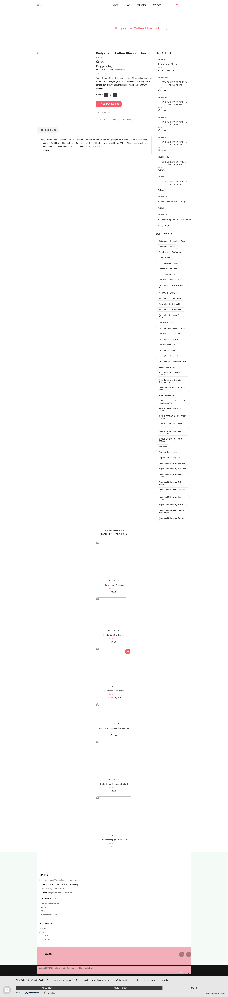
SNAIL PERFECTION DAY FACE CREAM (172, 417)
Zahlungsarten (45, 939)
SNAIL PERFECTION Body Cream (170, 409)
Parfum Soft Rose (166, 323)
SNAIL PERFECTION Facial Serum (170, 425)
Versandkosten (119, 70)
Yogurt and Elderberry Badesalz (172, 463)
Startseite (67, 28)
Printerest (127, 120)
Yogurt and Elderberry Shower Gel (171, 519)
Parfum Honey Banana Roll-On (171, 280)
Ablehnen (47, 988)
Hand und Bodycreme (94, 28)
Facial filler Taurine (167, 247)
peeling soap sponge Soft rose (172, 356)
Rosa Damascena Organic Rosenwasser (170, 381)
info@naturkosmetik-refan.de (60, 893)
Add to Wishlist (103, 112)
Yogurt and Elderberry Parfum (171, 505)
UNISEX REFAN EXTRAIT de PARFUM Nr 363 (174, 183)
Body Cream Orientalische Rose (172, 241)
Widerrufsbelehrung (49, 915)
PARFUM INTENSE (167, 293)
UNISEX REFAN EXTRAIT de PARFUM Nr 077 (174, 103)
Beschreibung (48, 130)
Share (114, 120)
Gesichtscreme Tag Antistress (171, 252)
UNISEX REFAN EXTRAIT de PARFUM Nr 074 (174, 163)
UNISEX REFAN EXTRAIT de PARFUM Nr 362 (174, 143)
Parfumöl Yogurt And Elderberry (172, 328)
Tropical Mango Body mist (169, 458)
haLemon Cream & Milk (169, 263)
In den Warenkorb (110, 104)
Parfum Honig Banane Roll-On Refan (171, 286)
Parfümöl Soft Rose (167, 350)
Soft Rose (163, 447)
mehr (194, 988)
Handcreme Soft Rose (168, 269)
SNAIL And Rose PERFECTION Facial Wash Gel (172, 402)
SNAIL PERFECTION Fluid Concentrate (170, 432)
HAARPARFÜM (165, 258)
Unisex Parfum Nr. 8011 (168, 64)
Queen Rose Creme (167, 367)
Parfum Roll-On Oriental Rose (171, 304)
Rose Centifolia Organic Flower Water (172, 389)
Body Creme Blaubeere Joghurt (114, 784)
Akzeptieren (120, 988)
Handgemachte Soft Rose (169, 274)
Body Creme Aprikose (114, 585)
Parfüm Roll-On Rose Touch (170, 339)
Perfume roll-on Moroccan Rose (172, 361)
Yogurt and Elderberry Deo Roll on (172, 490)
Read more (100, 88)
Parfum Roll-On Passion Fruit (171, 309)
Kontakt (42, 932)
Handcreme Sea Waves (114, 690)
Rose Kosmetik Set (166, 395)
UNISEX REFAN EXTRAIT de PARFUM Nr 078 (174, 83)
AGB (43, 911)
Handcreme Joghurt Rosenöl (114, 839)
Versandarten (44, 936)
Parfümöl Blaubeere (167, 345)
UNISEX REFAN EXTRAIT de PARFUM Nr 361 (174, 123)
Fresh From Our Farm (114, 530)
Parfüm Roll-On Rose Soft (169, 334)
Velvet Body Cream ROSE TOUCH (114, 728)
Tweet (102, 120)
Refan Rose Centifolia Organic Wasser (171, 373)
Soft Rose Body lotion (168, 452)
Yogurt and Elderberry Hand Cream (170, 498)
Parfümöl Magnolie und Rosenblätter (174, 219)
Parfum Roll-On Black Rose (170, 298)
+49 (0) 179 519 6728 (55, 889)
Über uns (43, 928)
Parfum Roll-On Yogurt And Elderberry (170, 316)
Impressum (45, 907)
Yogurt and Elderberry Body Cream (170, 475)
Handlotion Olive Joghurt (114, 635)
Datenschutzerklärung (50, 904)
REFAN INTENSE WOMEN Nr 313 (172, 201)
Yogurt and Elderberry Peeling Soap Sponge (171, 511)
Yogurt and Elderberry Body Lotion (170, 483)
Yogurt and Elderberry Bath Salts (172, 469)
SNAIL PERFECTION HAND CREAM (170, 440)
